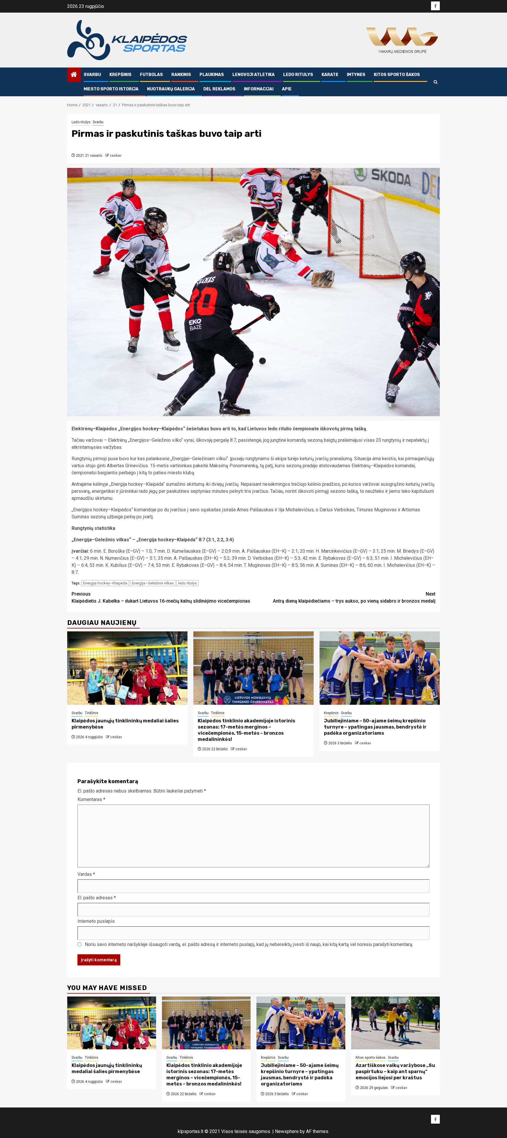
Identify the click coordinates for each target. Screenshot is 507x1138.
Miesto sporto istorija (111, 89)
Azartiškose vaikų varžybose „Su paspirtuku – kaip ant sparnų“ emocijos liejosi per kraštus (395, 1071)
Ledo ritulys (298, 74)
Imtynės (356, 74)
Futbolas (151, 74)
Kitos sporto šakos (397, 74)
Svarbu (92, 74)
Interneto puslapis (96, 921)
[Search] (435, 82)
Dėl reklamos (219, 89)
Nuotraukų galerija (171, 89)
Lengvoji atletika (253, 74)
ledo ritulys (187, 583)
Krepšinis (120, 74)
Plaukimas (212, 74)
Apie (287, 89)
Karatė (330, 74)
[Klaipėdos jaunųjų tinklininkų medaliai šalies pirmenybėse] (127, 668)
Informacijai (258, 89)
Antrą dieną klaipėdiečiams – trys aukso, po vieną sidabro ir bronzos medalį (354, 597)
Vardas (86, 874)
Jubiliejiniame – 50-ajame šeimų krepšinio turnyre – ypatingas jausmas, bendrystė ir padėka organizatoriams (375, 727)
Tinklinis (91, 713)
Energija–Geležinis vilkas (153, 583)
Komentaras (91, 799)
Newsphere (287, 1131)
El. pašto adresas (96, 898)
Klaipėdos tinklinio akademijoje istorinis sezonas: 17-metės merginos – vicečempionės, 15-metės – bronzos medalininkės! (246, 730)
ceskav (115, 156)
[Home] (74, 75)
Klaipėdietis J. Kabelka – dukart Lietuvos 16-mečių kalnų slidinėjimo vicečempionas (161, 597)
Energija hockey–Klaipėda (105, 583)
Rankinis (181, 74)
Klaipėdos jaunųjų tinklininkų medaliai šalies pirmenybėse (107, 1068)
